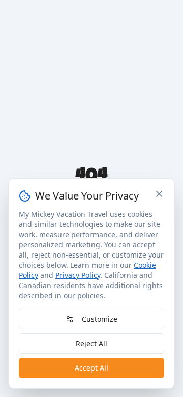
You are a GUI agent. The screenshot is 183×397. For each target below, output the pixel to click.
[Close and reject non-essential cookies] (159, 194)
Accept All (91, 368)
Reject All (91, 343)
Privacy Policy (77, 275)
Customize (99, 319)
